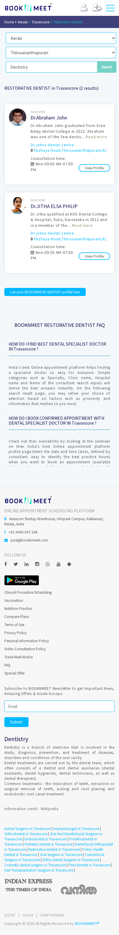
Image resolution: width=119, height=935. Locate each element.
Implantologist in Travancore (76, 828)
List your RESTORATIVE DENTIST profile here (45, 291)
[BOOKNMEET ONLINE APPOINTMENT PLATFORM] (28, 499)
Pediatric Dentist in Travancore (48, 844)
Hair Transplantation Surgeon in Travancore (38, 869)
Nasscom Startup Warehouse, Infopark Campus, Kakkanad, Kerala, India (54, 521)
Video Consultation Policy (25, 648)
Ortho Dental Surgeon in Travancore (70, 859)
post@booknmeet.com (29, 539)
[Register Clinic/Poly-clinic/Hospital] (97, 8)
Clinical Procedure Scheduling (28, 592)
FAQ (7, 664)
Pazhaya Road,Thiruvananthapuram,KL (70, 150)
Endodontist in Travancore (46, 838)
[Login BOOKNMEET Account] (83, 8)
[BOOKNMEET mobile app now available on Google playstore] (21, 579)
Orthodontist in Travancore (25, 833)
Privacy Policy (15, 632)
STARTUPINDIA (52, 915)
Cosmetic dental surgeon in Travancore (35, 864)
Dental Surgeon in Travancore (27, 828)
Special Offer (14, 672)
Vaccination (13, 600)
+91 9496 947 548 (23, 531)
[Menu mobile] (110, 9)
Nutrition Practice (18, 608)
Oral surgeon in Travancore (61, 854)
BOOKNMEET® (87, 923)
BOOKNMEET (28, 7)
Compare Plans (16, 616)
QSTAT (9, 915)
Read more (96, 136)
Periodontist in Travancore (89, 864)
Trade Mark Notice (18, 656)
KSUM (28, 915)
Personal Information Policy (26, 640)
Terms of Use (14, 624)
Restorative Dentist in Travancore (54, 849)
